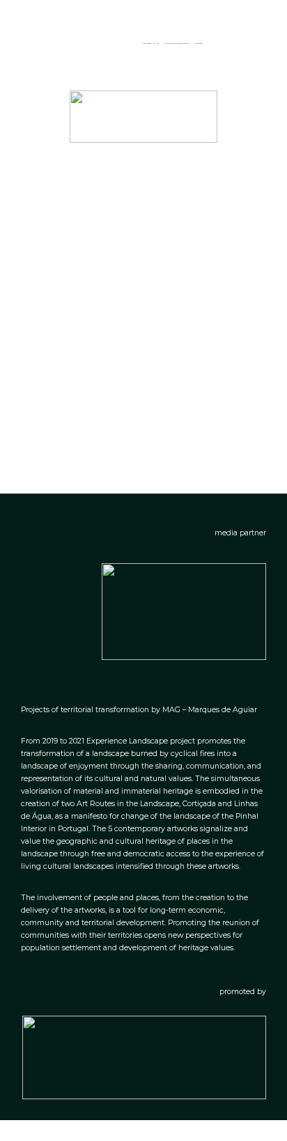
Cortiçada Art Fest (151, 43)
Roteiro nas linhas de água (176, 43)
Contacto (198, 43)
